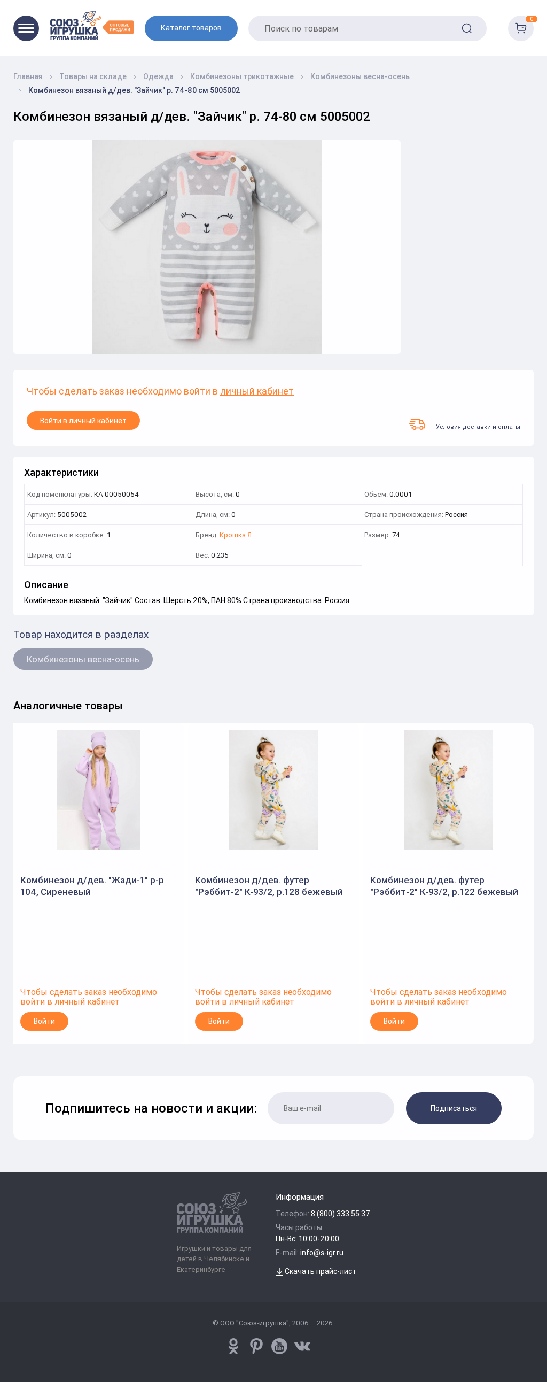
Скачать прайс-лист (319, 1271)
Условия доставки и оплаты (478, 426)
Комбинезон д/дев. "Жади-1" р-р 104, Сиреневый (92, 886)
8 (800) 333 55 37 (340, 1213)
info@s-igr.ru (321, 1252)
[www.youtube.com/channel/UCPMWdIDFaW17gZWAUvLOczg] (279, 1346)
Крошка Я (236, 535)
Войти (44, 1021)
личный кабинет (257, 391)
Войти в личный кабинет (83, 421)
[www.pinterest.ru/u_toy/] (233, 1346)
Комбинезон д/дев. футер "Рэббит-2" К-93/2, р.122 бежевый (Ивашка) (444, 886)
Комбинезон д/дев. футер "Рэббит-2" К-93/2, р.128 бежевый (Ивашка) (269, 886)
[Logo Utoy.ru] (92, 25)
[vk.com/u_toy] (302, 1346)
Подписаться (454, 1108)
